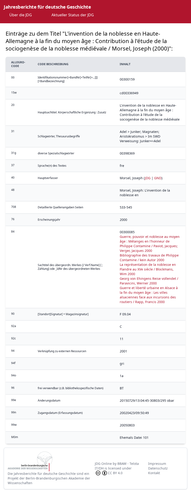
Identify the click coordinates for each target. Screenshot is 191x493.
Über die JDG (20, 14)
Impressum (157, 463)
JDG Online (103, 463)
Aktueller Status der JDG (72, 14)
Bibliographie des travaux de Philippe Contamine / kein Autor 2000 (149, 257)
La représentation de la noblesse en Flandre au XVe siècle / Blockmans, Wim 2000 (148, 269)
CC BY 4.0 (115, 473)
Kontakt (154, 473)
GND (157, 178)
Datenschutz (158, 468)
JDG (147, 178)
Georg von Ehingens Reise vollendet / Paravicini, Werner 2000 (149, 280)
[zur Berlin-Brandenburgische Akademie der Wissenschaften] (51, 461)
